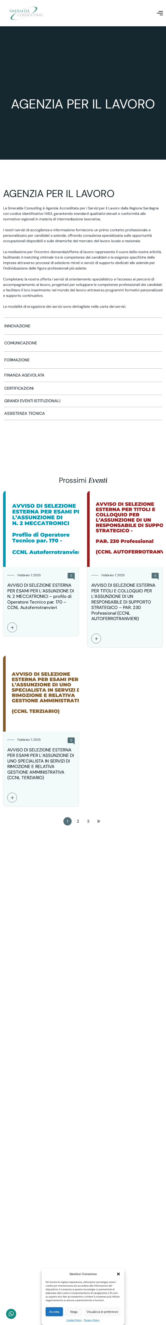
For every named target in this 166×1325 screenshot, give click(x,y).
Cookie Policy (74, 1320)
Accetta (54, 1311)
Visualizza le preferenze (102, 1311)
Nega (73, 1311)
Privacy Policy (92, 1320)
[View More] (12, 627)
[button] (118, 1274)
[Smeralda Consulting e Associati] (26, 13)
